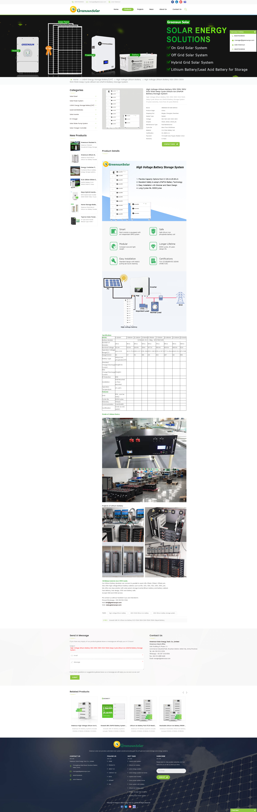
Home (116, 9)
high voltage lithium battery (117, 613)
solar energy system (135, 769)
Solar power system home (137, 780)
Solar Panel (73, 96)
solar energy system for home (138, 773)
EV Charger (74, 119)
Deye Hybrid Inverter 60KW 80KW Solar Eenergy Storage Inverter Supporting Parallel (89, 192)
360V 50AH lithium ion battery (140, 613)
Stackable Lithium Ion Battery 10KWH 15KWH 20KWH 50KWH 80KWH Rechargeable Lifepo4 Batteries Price (143, 726)
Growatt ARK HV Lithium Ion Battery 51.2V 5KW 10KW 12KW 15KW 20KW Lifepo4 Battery (136, 620)
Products (127, 9)
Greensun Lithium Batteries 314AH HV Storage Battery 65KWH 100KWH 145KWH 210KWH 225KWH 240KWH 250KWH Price (89, 155)
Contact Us (177, 9)
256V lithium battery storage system (164, 613)
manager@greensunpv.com (97, 2)
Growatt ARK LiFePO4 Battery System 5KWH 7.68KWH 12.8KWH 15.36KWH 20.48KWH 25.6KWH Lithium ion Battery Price (84, 726)
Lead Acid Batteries (76, 110)
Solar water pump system (79, 123)
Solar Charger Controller (78, 128)
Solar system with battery (136, 784)
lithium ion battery (134, 765)
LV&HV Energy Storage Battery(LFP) (97, 79)
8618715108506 (79, 2)
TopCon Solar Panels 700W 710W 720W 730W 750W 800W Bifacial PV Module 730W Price (89, 217)
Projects (140, 9)
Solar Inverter (74, 114)
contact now (169, 144)
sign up (162, 777)
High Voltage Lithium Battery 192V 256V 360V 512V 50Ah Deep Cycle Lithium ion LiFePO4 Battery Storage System (106, 649)
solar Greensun (115, 2)
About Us (163, 9)
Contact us (112, 773)
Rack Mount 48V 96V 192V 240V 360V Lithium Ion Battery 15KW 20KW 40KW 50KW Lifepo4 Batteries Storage (172, 726)
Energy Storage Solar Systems (138, 792)
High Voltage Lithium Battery (128, 79)
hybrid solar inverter (135, 777)
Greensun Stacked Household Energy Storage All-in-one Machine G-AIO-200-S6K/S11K (89, 142)
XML (110, 784)
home (75, 79)
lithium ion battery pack (136, 788)
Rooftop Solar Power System (137, 796)
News (151, 9)
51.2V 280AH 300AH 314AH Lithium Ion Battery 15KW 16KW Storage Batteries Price (89, 180)
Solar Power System (76, 101)
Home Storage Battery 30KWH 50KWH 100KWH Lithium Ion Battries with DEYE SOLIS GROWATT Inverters (89, 205)
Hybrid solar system (135, 761)
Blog (110, 777)
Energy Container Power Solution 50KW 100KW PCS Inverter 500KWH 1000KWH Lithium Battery (89, 167)
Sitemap (111, 780)
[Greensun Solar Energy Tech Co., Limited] (85, 9)
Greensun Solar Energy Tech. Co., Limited (164, 642)
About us (112, 769)
